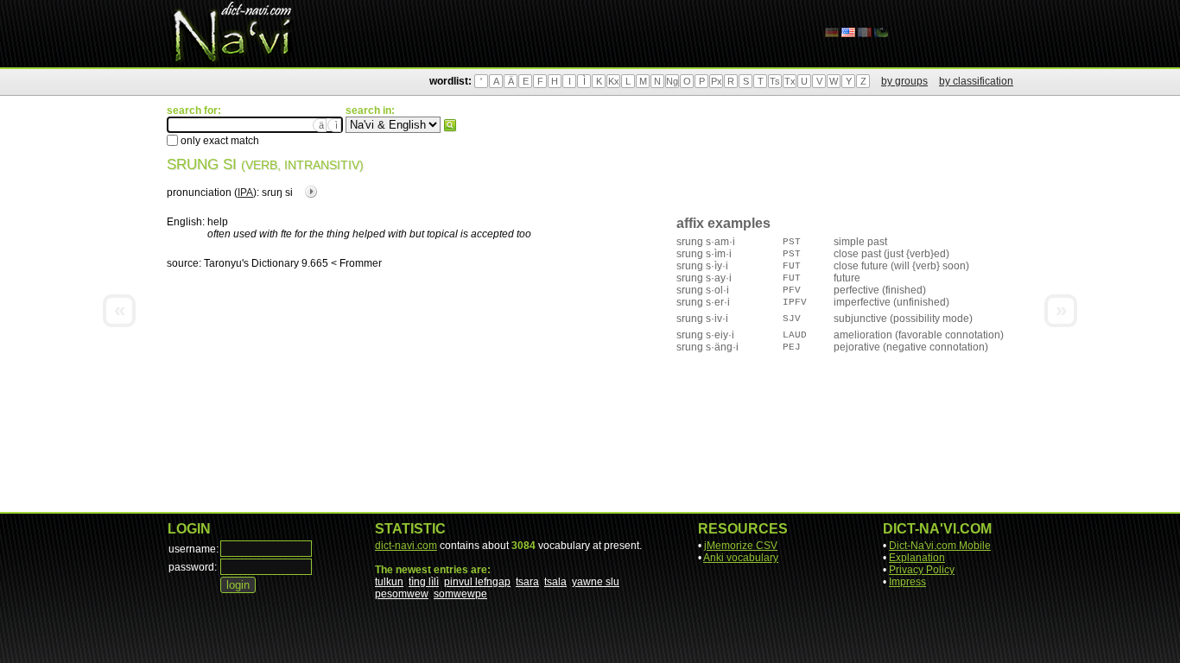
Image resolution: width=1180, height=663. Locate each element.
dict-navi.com (406, 546)
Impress (907, 582)
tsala (555, 582)
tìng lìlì (424, 582)
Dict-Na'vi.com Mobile (940, 546)
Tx (790, 81)
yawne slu (595, 582)
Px (716, 81)
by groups (904, 81)
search (450, 125)
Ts (775, 81)
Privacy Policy (922, 570)
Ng (672, 81)
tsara (527, 582)
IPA (245, 192)
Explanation (917, 558)
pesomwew (401, 594)
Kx (613, 81)
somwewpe (460, 594)
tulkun (389, 582)
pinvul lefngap (477, 582)
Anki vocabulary (740, 558)
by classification (976, 81)
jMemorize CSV (740, 546)
